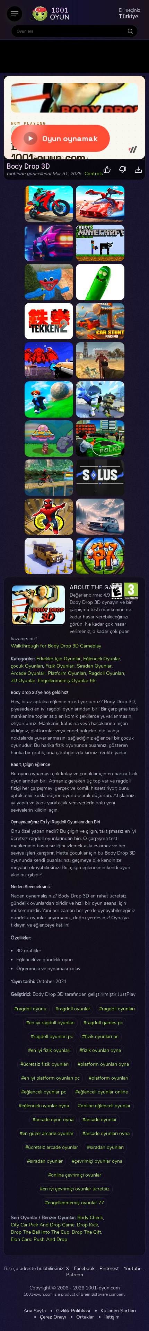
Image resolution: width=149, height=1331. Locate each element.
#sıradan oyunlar (45, 1161)
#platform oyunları (108, 1078)
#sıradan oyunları (105, 1147)
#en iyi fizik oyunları (49, 1050)
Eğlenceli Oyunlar (101, 658)
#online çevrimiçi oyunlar (74, 1175)
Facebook (84, 1269)
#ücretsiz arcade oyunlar (51, 1147)
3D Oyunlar (23, 680)
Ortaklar (85, 1317)
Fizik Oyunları (59, 666)
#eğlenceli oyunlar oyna (44, 1105)
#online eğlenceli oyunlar (104, 1105)
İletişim (112, 1317)
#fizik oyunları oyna (100, 1050)
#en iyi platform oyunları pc (50, 1078)
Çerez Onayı (53, 1317)
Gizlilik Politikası (73, 1311)
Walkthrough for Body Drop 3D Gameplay (56, 646)
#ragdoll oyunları (117, 1009)
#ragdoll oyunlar (72, 1009)
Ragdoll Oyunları (106, 673)
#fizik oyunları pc (100, 1036)
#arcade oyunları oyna (106, 1133)
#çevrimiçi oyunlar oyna (97, 1161)
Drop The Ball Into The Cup (40, 1232)
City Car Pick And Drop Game (42, 1225)
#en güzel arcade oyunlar (46, 1133)
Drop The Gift (86, 1232)
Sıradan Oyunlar (94, 666)
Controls (94, 174)
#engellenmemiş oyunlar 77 (74, 1202)
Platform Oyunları (67, 673)
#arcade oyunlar (99, 1119)
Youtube (132, 1269)
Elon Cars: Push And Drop (39, 1239)
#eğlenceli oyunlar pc (43, 1092)
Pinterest (109, 1269)
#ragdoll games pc (103, 1022)
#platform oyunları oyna (103, 1064)
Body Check (90, 1217)
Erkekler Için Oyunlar (58, 658)
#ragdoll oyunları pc (52, 1036)
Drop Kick (87, 1225)
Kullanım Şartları (118, 1311)
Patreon (74, 1275)
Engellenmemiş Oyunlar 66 (66, 680)
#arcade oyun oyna (53, 1119)
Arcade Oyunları (28, 673)
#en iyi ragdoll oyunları (50, 1022)
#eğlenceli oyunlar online (101, 1092)
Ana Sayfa (35, 1311)
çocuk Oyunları (27, 666)
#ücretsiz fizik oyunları (44, 1064)
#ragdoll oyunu (30, 1009)
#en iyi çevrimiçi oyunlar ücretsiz (74, 1189)
